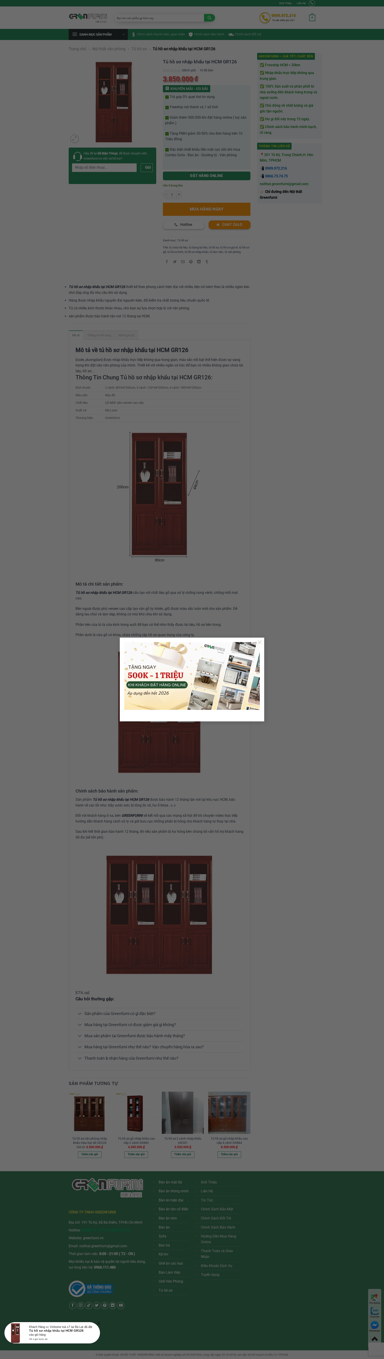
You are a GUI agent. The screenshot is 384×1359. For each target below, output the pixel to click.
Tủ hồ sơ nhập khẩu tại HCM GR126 (56, 1330)
